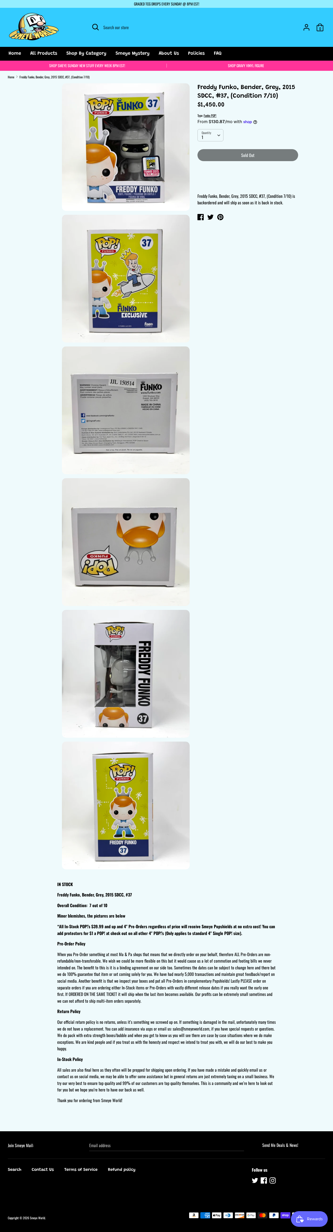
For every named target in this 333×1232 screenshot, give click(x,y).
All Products (43, 53)
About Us (169, 53)
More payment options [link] (247, 183)
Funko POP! (210, 115)
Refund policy (122, 1170)
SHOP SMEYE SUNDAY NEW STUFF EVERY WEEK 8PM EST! (87, 65)
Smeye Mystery (133, 53)
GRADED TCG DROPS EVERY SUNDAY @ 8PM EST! (166, 4)
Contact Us (43, 1170)
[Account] (306, 25)
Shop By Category (86, 53)
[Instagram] (273, 1181)
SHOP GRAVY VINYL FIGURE (246, 65)
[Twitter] (255, 1181)
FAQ (218, 53)
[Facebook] (264, 1181)
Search (14, 1170)
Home (15, 53)
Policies (196, 53)
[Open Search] (95, 27)
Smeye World (37, 1218)
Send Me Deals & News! (280, 1145)
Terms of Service (81, 1170)
